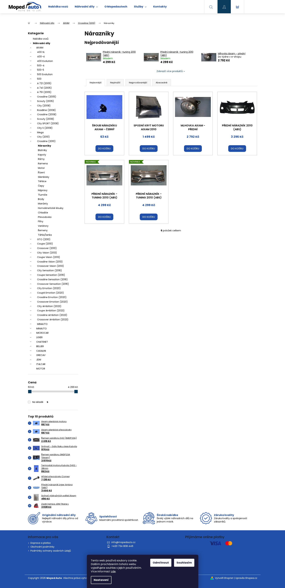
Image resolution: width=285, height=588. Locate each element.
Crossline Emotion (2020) (52, 297)
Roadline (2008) (46, 110)
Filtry (40, 221)
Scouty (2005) (45, 101)
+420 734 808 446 (122, 546)
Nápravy (42, 190)
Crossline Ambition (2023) (52, 315)
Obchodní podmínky (42, 546)
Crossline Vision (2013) (50, 261)
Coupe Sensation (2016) (51, 275)
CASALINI (41, 350)
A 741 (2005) (44, 87)
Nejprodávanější (138, 82)
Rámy (41, 159)
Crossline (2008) (46, 114)
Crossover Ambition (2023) (52, 319)
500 (39, 79)
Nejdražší (115, 82)
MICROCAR (42, 333)
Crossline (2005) (46, 96)
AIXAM (39, 47)
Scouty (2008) (45, 119)
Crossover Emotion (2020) (52, 301)
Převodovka (44, 217)
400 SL (41, 52)
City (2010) (43, 136)
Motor (41, 168)
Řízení (41, 172)
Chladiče (43, 212)
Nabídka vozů (40, 38)
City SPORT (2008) (48, 123)
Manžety (43, 203)
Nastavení (101, 580)
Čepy (41, 185)
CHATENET (42, 341)
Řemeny (43, 230)
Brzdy (41, 199)
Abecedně (161, 82)
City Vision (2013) (47, 252)
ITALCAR (40, 364)
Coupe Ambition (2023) (51, 310)
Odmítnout (161, 563)
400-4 (41, 56)
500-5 (40, 70)
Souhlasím (184, 563)
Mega (40, 132)
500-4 (40, 65)
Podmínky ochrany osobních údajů (50, 550)
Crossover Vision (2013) (50, 266)
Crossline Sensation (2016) (52, 279)
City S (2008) (45, 128)
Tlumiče (42, 194)
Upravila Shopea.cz (246, 578)
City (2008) (44, 105)
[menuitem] (58, 6)
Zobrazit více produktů (170, 71)
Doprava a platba (40, 543)
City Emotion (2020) (49, 288)
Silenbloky (43, 177)
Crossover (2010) (47, 248)
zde (113, 571)
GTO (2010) (43, 239)
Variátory (43, 226)
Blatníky (42, 150)
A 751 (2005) (44, 92)
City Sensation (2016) (49, 270)
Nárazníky (44, 145)
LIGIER (39, 337)
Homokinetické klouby (50, 208)
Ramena (43, 163)
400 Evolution (45, 61)
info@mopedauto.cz (123, 542)
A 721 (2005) (44, 83)
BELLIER (40, 346)
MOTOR (40, 368)
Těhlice (42, 181)
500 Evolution (45, 74)
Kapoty (42, 154)
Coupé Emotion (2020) (50, 292)
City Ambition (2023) (49, 306)
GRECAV (40, 355)
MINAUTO (42, 324)
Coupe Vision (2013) (48, 257)
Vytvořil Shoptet (224, 578)
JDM (38, 359)
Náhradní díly (41, 43)
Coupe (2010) (45, 243)
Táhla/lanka (45, 235)
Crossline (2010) (46, 141)
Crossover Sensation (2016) (53, 284)
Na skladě (40, 402)
